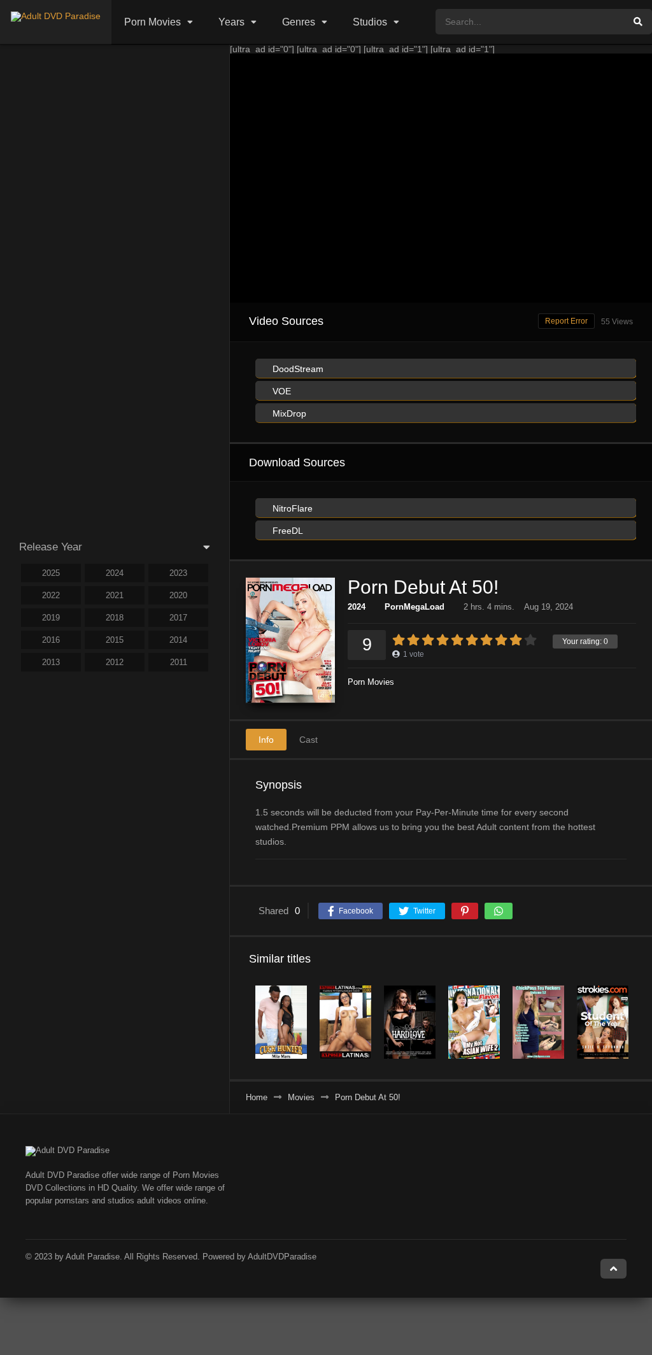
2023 (178, 573)
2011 (178, 662)
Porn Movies (152, 22)
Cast (308, 740)
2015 (115, 640)
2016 (51, 640)
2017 (178, 617)
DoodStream (296, 369)
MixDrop (288, 413)
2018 (115, 617)
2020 (178, 595)
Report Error (566, 321)
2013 (51, 662)
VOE (280, 391)
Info (266, 740)
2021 (115, 595)
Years (231, 22)
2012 (115, 662)
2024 (356, 607)
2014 (178, 640)
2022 (51, 595)
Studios (370, 22)
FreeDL (286, 531)
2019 (51, 617)
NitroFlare (291, 508)
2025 (51, 573)
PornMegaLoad (414, 607)
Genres (298, 22)
